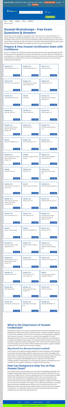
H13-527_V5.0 (8, 302)
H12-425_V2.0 (8, 243)
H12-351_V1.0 (27, 66)
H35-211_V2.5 (45, 228)
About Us (27, 402)
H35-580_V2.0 (45, 302)
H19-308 (25, 154)
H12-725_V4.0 (45, 287)
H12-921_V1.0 (45, 95)
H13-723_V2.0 (27, 302)
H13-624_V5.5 (8, 287)
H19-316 (25, 95)
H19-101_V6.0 (45, 257)
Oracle (23, 21)
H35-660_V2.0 (27, 169)
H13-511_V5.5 (8, 81)
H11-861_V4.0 (27, 140)
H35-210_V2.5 (27, 199)
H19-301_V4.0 (27, 243)
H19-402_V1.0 (8, 154)
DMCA (48, 402)
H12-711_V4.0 (45, 66)
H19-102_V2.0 (8, 184)
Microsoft (18, 21)
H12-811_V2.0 (45, 81)
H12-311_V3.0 (27, 125)
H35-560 (25, 228)
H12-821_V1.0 (27, 272)
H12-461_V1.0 (27, 81)
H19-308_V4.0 (45, 184)
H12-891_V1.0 (27, 213)
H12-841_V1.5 (45, 213)
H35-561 (7, 140)
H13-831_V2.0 (45, 243)
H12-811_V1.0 (45, 140)
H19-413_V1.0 (45, 199)
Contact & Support (38, 402)
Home (6, 23)
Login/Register (50, 16)
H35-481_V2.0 (8, 110)
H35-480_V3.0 (27, 110)
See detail (16, 75)
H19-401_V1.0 (8, 125)
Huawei (11, 23)
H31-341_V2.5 (8, 213)
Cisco (5, 21)
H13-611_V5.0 (45, 110)
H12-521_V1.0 (8, 66)
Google (11, 21)
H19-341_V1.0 (45, 154)
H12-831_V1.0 (8, 199)
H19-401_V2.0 (8, 257)
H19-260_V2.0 (8, 272)
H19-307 (25, 184)
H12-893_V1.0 (45, 125)
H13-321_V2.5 (27, 257)
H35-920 (7, 228)
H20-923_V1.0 (27, 287)
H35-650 (7, 169)
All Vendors (30, 21)
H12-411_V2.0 (45, 169)
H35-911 (43, 272)
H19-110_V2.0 (8, 95)
